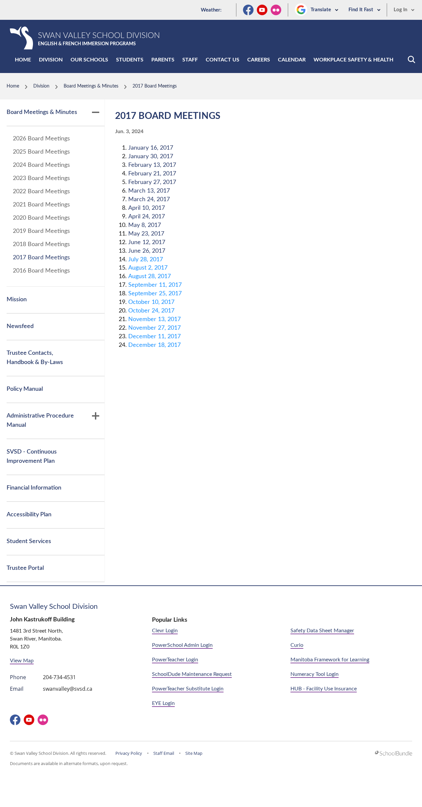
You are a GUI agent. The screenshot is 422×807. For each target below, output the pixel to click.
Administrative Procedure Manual (40, 420)
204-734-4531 (59, 677)
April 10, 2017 (146, 208)
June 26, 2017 (146, 251)
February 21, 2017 (152, 174)
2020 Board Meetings (41, 218)
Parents (162, 59)
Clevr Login (165, 630)
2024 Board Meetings (41, 165)
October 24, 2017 (151, 311)
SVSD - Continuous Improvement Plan (32, 456)
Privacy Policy (128, 753)
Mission (17, 300)
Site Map (193, 753)
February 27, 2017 (152, 182)
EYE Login (163, 703)
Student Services (29, 541)
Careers (258, 59)
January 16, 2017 (150, 148)
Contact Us (222, 59)
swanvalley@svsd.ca (67, 688)
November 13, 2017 (154, 319)
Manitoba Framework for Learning (329, 659)
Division (51, 59)
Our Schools (89, 59)
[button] (411, 59)
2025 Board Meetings (41, 152)
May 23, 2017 (146, 234)
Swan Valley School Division (54, 606)
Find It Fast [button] (361, 9)
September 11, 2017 (155, 285)
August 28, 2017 (149, 276)
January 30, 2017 (150, 157)
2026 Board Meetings (41, 139)
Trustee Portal (25, 568)
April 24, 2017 (146, 217)
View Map (22, 660)
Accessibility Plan (29, 515)
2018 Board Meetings (41, 244)
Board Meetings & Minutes (42, 112)
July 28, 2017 (145, 260)
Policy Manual (25, 389)
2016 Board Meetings (41, 271)
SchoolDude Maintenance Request (192, 674)
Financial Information (34, 488)
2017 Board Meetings (41, 258)
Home (23, 59)
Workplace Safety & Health (353, 59)
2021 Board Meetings (41, 205)
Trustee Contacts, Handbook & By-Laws (35, 357)
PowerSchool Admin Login (182, 645)
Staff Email (163, 753)
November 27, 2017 (154, 328)
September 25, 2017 (155, 294)
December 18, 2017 (154, 345)
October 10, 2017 (151, 302)
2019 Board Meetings (41, 231)
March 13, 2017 (149, 191)
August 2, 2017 (147, 268)
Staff (190, 59)
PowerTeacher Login (175, 659)
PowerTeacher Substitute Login (188, 688)
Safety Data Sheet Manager (322, 630)
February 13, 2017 (152, 165)
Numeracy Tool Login (314, 674)
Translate (321, 9)
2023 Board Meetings (41, 178)
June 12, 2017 (146, 242)
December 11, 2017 (154, 337)
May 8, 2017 (144, 225)
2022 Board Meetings (41, 192)
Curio (296, 645)
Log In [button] (401, 9)
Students (129, 59)
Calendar (292, 59)
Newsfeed (20, 326)
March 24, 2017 (149, 199)
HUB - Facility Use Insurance (323, 688)
